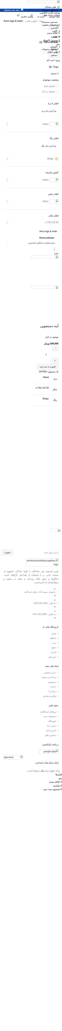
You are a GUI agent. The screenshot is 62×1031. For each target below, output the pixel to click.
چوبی (54, 36)
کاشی (54, 31)
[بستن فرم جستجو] (58, 3)
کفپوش (53, 46)
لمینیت (54, 41)
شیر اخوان (52, 51)
